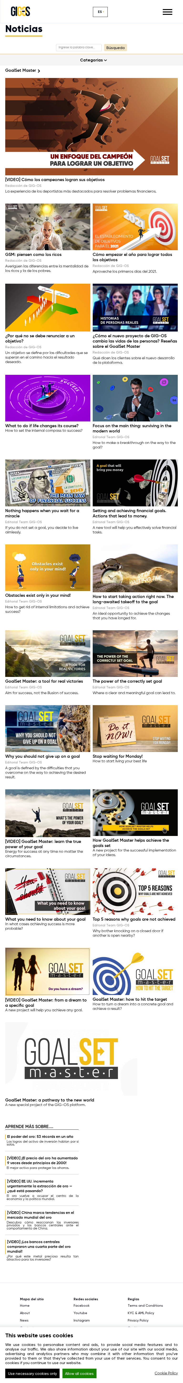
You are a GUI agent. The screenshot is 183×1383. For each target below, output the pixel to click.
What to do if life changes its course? (42, 426)
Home (25, 1305)
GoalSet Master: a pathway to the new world (49, 1100)
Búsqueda (116, 47)
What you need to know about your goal (45, 919)
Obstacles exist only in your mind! (38, 595)
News (24, 1320)
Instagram (82, 1320)
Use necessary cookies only (32, 1373)
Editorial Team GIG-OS (111, 437)
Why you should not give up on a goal (42, 756)
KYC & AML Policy (141, 1313)
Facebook (82, 1305)
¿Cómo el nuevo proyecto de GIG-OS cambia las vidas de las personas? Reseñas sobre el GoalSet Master (135, 341)
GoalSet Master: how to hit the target (130, 999)
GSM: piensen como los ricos (33, 255)
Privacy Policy (138, 1320)
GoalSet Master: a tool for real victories (44, 681)
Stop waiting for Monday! (118, 756)
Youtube (80, 1313)
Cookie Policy (166, 1373)
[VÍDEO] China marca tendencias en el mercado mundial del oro (40, 1215)
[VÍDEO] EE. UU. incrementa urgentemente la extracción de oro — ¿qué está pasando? (39, 1186)
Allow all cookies (79, 1373)
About (25, 1313)
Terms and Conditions (145, 1305)
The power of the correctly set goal (127, 681)
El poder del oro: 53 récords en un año (40, 1137)
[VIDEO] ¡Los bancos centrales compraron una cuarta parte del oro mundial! (39, 1247)
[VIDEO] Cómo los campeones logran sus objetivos (55, 180)
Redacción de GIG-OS (23, 186)
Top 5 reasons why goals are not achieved (134, 919)
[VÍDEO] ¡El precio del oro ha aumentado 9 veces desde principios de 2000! (42, 1160)
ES (100, 12)
